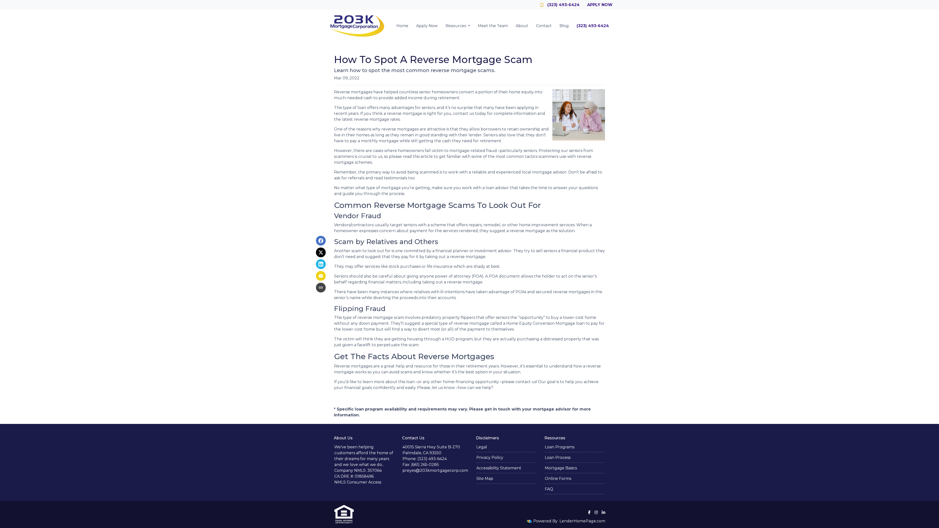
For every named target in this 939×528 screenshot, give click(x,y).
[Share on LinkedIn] (321, 264)
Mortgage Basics (561, 468)
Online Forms (558, 478)
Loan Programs (559, 447)
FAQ (549, 489)
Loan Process (557, 457)
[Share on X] (321, 252)
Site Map (484, 478)
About (522, 25)
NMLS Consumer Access (357, 482)
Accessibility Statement (498, 468)
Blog (564, 25)
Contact (544, 25)
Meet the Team (493, 25)
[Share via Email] (321, 276)
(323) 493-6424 (563, 4)
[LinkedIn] (603, 512)
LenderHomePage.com (582, 521)
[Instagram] (596, 512)
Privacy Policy (489, 457)
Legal (481, 447)
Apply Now (600, 4)
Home (402, 25)
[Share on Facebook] (321, 241)
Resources (456, 25)
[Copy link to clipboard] (321, 287)
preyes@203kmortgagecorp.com (435, 470)
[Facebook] (589, 512)
